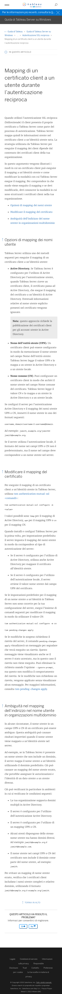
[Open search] (56, 4)
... (18, 35)
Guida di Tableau (15, 31)
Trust (25, 968)
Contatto (35, 968)
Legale (12, 959)
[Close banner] (58, 12)
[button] (6, 52)
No (32, 926)
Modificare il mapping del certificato (31, 211)
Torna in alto (32, 903)
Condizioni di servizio (28, 959)
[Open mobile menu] (7, 4)
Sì (22, 926)
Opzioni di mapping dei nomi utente (31, 205)
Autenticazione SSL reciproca (36, 35)
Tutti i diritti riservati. (44, 982)
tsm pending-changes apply (31, 689)
